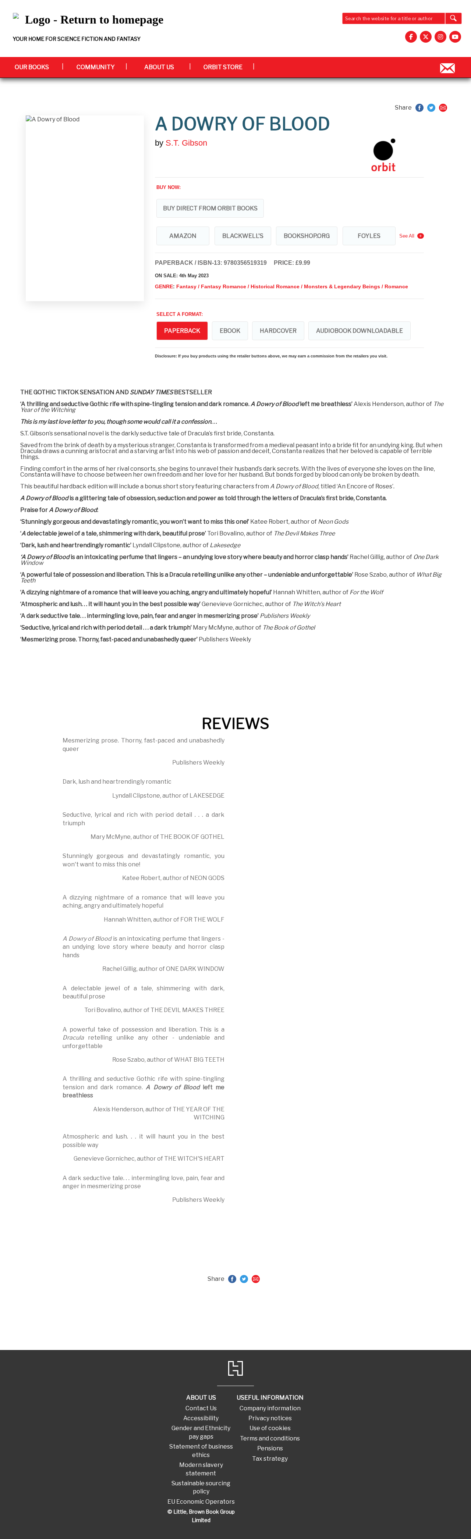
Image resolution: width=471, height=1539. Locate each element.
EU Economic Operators (201, 1501)
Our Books (32, 67)
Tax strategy (270, 1458)
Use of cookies (270, 1428)
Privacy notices (270, 1418)
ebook (230, 330)
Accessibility (201, 1418)
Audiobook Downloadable (359, 330)
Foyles (369, 235)
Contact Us (201, 1408)
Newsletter (447, 67)
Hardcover (278, 330)
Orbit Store (222, 67)
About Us (159, 67)
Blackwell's (242, 235)
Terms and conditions (270, 1438)
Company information (270, 1408)
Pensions (270, 1448)
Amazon (182, 235)
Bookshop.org (307, 235)
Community (96, 67)
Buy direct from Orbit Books (210, 208)
